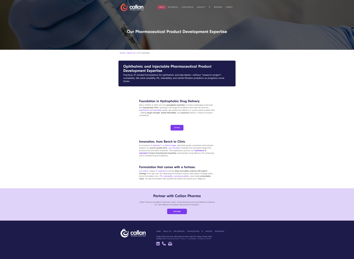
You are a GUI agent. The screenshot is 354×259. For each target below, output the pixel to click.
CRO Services (179, 231)
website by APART (204, 239)
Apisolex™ (157, 145)
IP (202, 231)
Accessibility (192, 239)
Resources (219, 231)
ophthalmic (144, 110)
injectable (157, 110)
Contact (209, 231)
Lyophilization (193, 231)
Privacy (182, 239)
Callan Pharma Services (170, 239)
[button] (177, 128)
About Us (131, 53)
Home (122, 53)
